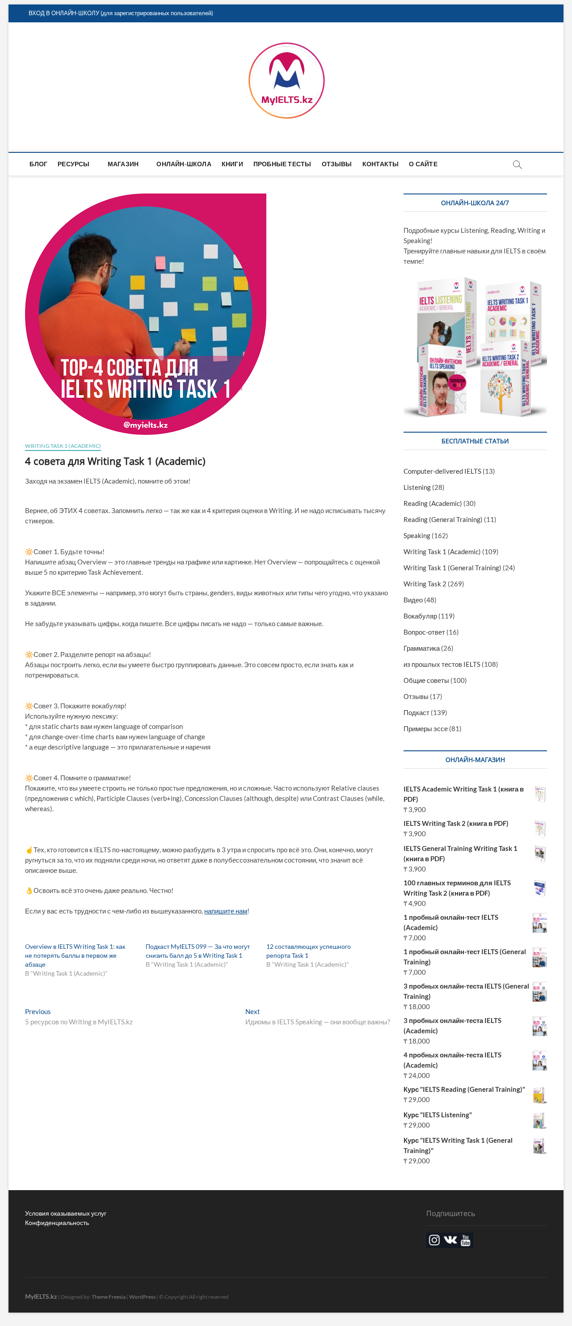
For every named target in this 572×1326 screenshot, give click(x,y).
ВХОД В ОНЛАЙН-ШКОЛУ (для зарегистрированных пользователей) (121, 13)
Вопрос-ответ (424, 632)
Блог (38, 164)
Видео (413, 600)
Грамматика (422, 648)
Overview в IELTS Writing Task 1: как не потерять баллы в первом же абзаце (75, 955)
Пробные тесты (282, 164)
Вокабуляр (420, 616)
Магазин (123, 164)
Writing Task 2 (425, 584)
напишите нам (225, 911)
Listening (417, 487)
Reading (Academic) (433, 503)
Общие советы (426, 680)
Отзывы (337, 164)
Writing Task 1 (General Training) (452, 568)
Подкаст (416, 712)
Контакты (380, 164)
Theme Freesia (109, 1296)
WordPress (142, 1296)
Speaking (417, 535)
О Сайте (423, 164)
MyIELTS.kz (41, 1296)
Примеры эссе (426, 728)
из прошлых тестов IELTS (442, 664)
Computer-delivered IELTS (442, 471)
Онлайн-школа (183, 164)
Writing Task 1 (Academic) (63, 445)
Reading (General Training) (443, 519)
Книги (232, 164)
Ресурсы (73, 164)
